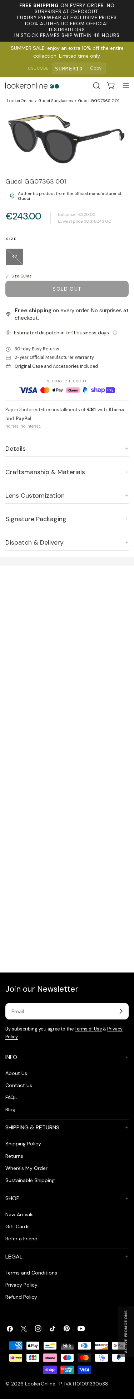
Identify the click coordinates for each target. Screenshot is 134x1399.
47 (17, 259)
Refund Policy (21, 1297)
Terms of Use (88, 1029)
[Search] (96, 86)
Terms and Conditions (31, 1273)
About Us (16, 1073)
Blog (10, 1109)
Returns (14, 1156)
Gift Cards (17, 1226)
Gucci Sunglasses (55, 101)
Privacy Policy (21, 1285)
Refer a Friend (21, 1238)
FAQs (11, 1097)
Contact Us (18, 1085)
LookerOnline (20, 101)
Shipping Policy (23, 1143)
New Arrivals (19, 1214)
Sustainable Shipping (30, 1180)
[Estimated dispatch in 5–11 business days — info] (115, 332)
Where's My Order (26, 1168)
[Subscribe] (121, 1011)
